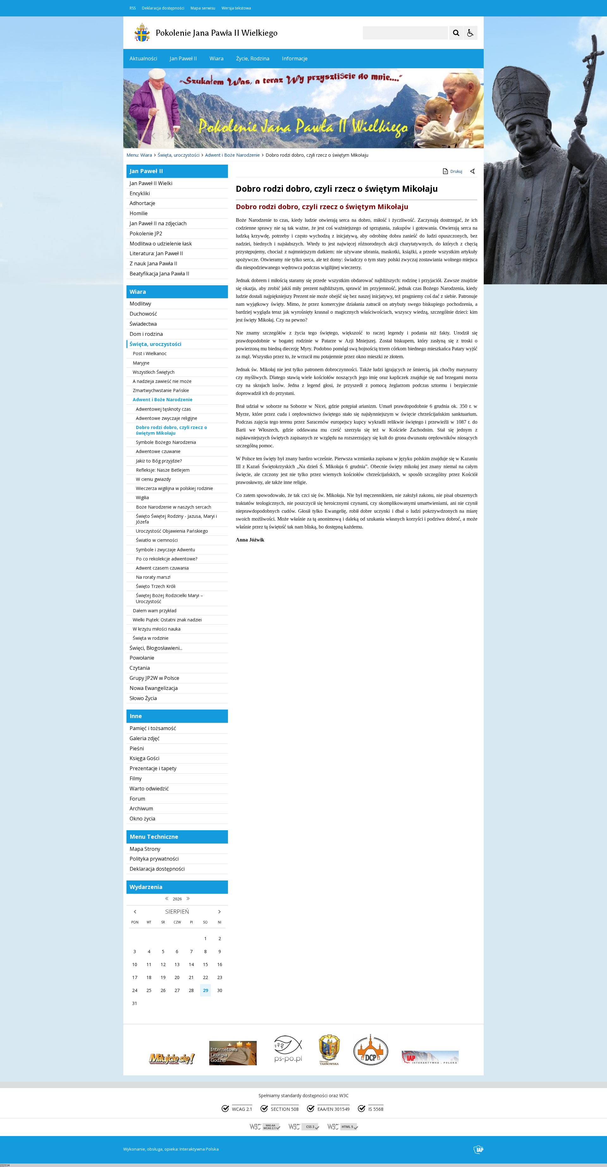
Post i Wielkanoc (150, 353)
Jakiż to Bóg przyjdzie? (159, 461)
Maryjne (141, 363)
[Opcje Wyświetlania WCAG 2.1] (470, 33)
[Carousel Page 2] (190, 136)
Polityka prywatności (154, 858)
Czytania (140, 667)
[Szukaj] (456, 33)
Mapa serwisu (203, 8)
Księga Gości (144, 758)
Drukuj (456, 171)
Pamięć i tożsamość (153, 728)
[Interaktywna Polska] (479, 1150)
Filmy (136, 778)
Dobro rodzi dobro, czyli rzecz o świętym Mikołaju (171, 430)
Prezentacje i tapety (153, 768)
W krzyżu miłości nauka (157, 629)
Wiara (217, 58)
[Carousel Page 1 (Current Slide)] (184, 136)
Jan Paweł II (183, 58)
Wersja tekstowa (236, 8)
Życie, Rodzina (252, 58)
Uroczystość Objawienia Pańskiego (172, 531)
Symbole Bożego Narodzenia (166, 442)
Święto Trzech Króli (155, 586)
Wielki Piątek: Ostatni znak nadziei (167, 620)
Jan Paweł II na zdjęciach (158, 223)
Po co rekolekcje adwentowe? (166, 559)
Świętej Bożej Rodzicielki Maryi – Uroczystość (169, 598)
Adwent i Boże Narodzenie (163, 399)
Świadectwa (143, 323)
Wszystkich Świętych (154, 372)
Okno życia (142, 818)
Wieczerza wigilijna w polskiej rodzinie (174, 488)
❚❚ (136, 135)
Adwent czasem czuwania (162, 568)
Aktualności (143, 58)
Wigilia (142, 497)
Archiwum (141, 808)
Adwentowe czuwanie (158, 451)
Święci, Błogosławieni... (156, 647)
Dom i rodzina (146, 333)
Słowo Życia (143, 698)
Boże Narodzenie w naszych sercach (173, 507)
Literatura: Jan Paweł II (156, 253)
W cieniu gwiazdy (153, 479)
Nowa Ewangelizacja (154, 688)
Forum (137, 798)
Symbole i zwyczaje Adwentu (165, 550)
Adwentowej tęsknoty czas (163, 409)
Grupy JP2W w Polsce (154, 677)
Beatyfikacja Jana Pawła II (159, 273)
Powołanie (142, 657)
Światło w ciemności (157, 540)
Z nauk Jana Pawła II (153, 263)
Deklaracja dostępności (163, 8)
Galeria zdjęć (145, 738)
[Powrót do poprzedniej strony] (473, 171)
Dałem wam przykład (154, 611)
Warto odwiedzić (149, 788)
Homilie (139, 213)
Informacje (295, 58)
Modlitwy (140, 303)
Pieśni (137, 748)
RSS (133, 8)
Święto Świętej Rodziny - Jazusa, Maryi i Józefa (176, 519)
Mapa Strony (145, 848)
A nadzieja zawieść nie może (162, 381)
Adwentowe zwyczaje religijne (166, 418)
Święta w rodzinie (151, 638)
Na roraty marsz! (153, 577)
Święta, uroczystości (155, 344)
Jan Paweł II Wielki (151, 183)
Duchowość (143, 313)
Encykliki (140, 193)
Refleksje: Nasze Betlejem (163, 470)
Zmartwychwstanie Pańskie (161, 390)
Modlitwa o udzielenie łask (161, 243)
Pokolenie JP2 (146, 233)
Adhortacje (142, 203)
